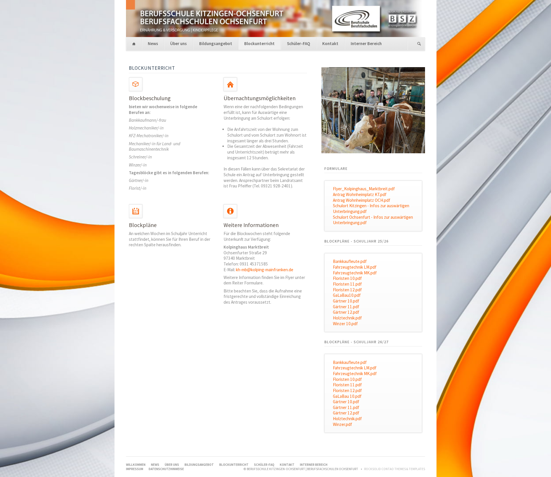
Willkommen (133, 44)
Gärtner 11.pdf (346, 306)
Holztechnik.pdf (347, 318)
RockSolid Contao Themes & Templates (394, 469)
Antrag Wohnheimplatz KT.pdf (360, 194)
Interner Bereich (366, 43)
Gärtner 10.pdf (346, 301)
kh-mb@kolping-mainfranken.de (264, 269)
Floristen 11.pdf (347, 284)
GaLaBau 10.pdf (347, 396)
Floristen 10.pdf (347, 278)
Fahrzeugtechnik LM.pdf (355, 267)
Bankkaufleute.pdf (350, 261)
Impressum (134, 469)
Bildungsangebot (215, 43)
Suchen (419, 44)
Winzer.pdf (342, 424)
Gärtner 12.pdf (346, 312)
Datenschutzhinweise (166, 469)
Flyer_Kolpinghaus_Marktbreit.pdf (364, 188)
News (153, 43)
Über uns (178, 43)
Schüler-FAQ (298, 43)
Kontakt (330, 43)
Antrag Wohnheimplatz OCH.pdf (361, 200)
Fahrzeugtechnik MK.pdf (355, 273)
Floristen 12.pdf (347, 289)
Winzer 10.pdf (345, 323)
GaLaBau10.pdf (347, 295)
